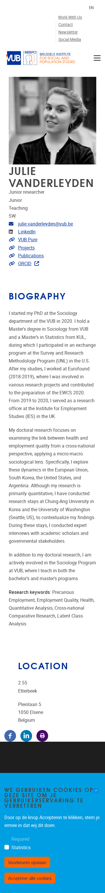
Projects (26, 248)
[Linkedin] (26, 735)
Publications (31, 256)
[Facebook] (10, 735)
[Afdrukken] (42, 735)
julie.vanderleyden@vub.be (45, 224)
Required (20, 839)
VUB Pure (27, 239)
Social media (69, 39)
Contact (65, 24)
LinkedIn (27, 232)
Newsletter (68, 32)
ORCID (25, 263)
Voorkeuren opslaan (27, 862)
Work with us (70, 17)
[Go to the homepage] (40, 57)
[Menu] (97, 57)
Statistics (21, 847)
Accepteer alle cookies (30, 878)
